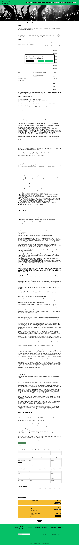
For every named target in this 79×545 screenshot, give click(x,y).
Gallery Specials (36, 2)
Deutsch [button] (73, 2)
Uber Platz (44, 534)
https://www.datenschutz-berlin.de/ (32, 364)
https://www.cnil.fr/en (43, 369)
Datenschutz (38, 58)
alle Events (39, 520)
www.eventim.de (20, 462)
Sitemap (53, 535)
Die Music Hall (49, 2)
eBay (44, 527)
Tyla (31, 508)
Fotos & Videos (63, 2)
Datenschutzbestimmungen (55, 534)
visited (30, 460)
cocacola (37, 527)
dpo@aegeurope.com (35, 93)
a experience (45, 543)
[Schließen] (53, 56)
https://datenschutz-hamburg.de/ (42, 365)
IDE (29, 473)
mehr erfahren (23, 502)
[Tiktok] (77, 15)
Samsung (52, 527)
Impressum (41, 58)
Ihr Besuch (42, 2)
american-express (30, 527)
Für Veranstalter (55, 2)
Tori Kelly (32, 514)
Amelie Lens (33, 502)
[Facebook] (77, 12)
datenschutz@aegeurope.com (52, 92)
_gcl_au (30, 480)
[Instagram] (77, 13)
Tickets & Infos (58, 503)
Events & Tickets (28, 2)
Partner (69, 2)
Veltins (61, 527)
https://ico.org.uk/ (39, 368)
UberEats (21, 527)
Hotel (44, 535)
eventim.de (19, 465)
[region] (40, 58)
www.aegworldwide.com (37, 543)
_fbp (29, 478)
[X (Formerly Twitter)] (77, 11)
